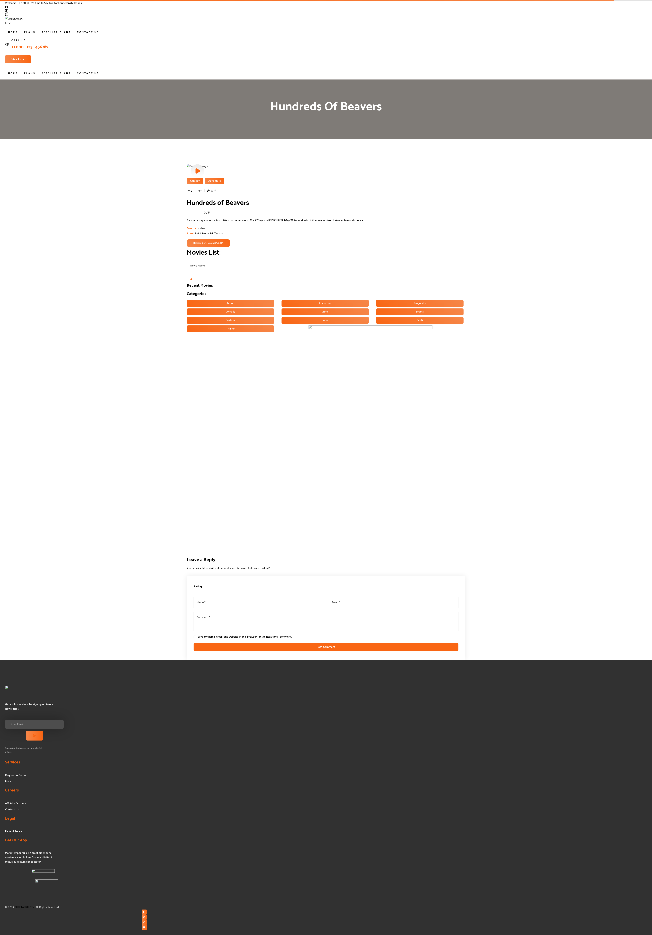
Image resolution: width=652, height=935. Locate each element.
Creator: (192, 228)
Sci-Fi (420, 320)
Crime (325, 311)
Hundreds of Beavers (218, 203)
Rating (198, 586)
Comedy (230, 311)
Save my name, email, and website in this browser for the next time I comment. (245, 637)
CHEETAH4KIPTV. (25, 907)
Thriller (230, 328)
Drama (420, 311)
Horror (325, 320)
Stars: (191, 233)
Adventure (325, 303)
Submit (191, 279)
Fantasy (230, 320)
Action (230, 303)
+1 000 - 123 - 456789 (29, 47)
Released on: (200, 243)
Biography (420, 303)
